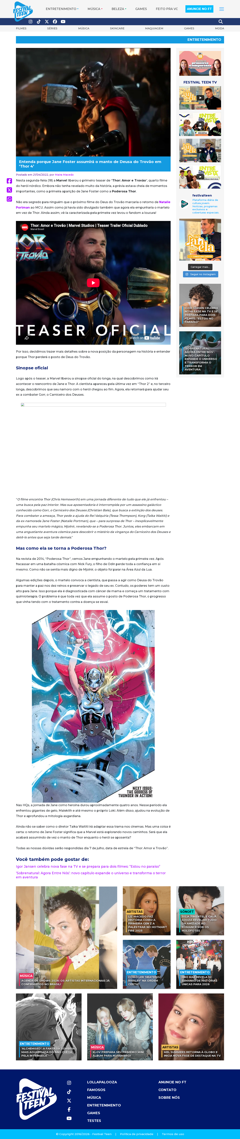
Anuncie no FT (199, 9)
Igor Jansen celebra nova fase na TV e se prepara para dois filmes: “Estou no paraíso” (88, 866)
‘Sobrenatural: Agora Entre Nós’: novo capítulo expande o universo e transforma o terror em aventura (201, 359)
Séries (52, 28)
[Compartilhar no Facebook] (9, 181)
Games (141, 9)
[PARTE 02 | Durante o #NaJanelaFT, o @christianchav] (200, 240)
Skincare (117, 28)
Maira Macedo (64, 174)
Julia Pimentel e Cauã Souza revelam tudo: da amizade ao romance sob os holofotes (199, 923)
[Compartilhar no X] (9, 190)
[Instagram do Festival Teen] (30, 21)
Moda (219, 28)
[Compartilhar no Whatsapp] (9, 199)
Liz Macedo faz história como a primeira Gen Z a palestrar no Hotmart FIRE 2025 (147, 923)
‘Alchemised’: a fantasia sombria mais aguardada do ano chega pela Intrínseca (48, 1052)
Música (94, 9)
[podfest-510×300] (200, 63)
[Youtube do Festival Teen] (63, 21)
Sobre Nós (169, 1098)
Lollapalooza (102, 1082)
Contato (167, 1090)
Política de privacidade (136, 1134)
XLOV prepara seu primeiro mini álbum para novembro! (118, 1053)
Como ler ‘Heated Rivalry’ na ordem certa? (143, 980)
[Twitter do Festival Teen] (47, 21)
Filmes (21, 28)
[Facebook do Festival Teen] (55, 21)
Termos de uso (173, 1134)
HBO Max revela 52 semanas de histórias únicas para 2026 (199, 980)
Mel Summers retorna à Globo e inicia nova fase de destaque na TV (192, 1053)
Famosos (96, 1090)
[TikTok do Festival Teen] (38, 21)
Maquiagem (154, 28)
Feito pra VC (167, 9)
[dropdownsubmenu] (221, 9)
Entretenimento (61, 9)
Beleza (118, 9)
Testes (94, 1121)
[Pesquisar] (221, 21)
